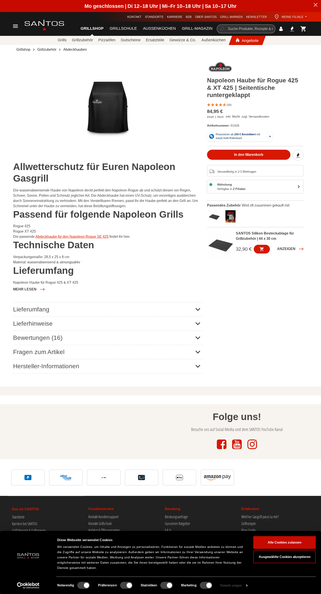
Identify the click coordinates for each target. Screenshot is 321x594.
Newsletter (256, 17)
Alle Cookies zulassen (284, 542)
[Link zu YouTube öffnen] (237, 449)
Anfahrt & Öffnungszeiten (104, 530)
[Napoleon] (220, 68)
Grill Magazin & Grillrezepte (29, 530)
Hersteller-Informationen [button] (46, 366)
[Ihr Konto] (280, 28)
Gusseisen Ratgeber (177, 523)
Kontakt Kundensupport (103, 516)
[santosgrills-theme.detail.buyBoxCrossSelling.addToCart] (262, 249)
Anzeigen (286, 249)
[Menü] (15, 26)
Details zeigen (231, 585)
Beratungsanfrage (176, 516)
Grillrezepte (248, 523)
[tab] (215, 215)
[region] (108, 106)
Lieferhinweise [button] (33, 323)
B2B (189, 17)
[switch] (126, 585)
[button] (255, 105)
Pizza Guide (248, 530)
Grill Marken (231, 17)
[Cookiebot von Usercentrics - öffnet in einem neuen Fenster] (28, 585)
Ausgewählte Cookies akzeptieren (285, 557)
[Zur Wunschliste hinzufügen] (298, 155)
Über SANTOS (206, 17)
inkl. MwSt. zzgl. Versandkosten (247, 116)
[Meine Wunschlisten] (292, 28)
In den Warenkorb (248, 154)
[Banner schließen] (315, 5)
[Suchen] (221, 28)
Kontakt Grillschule (100, 523)
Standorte (154, 17)
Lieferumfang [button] (31, 309)
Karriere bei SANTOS (24, 523)
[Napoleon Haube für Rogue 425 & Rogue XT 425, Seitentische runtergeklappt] (108, 106)
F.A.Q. (168, 530)
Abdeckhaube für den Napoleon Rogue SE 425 (72, 236)
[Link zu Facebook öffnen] (222, 449)
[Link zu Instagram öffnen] (252, 449)
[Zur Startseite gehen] (39, 25)
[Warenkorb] (303, 28)
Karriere (174, 17)
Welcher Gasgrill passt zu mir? (260, 516)
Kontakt (134, 17)
